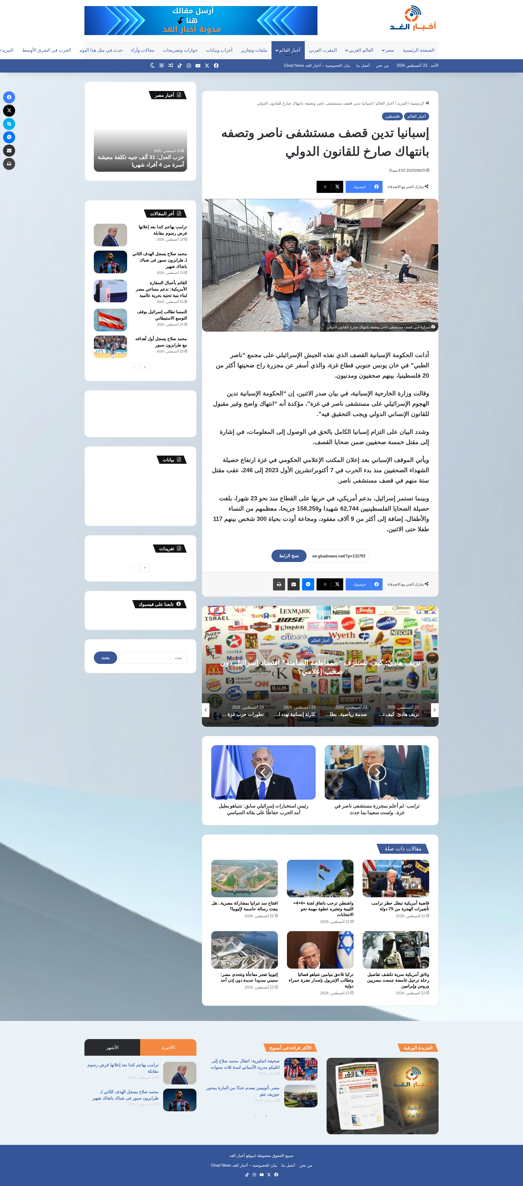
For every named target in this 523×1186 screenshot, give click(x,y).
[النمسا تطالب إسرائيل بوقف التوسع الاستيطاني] (110, 320)
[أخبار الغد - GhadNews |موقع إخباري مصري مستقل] (413, 17)
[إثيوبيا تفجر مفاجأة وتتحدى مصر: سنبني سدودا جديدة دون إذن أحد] (244, 950)
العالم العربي (361, 50)
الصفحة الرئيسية (418, 50)
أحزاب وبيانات (219, 50)
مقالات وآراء (142, 50)
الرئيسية (418, 103)
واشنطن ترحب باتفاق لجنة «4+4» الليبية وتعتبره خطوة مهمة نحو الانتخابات (323, 909)
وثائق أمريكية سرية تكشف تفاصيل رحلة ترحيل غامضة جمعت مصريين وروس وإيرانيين (398, 980)
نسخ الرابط (289, 555)
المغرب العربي (323, 50)
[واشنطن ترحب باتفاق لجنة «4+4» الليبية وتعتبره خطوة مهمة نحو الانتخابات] (320, 878)
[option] (320, 666)
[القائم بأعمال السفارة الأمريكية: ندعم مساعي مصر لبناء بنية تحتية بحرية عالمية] (110, 291)
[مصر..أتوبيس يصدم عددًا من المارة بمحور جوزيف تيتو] (300, 1096)
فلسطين (392, 116)
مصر (389, 50)
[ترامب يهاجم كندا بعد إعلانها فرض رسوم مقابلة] (110, 235)
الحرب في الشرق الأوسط (46, 50)
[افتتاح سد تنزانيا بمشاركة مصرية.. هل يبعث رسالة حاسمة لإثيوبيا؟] (244, 878)
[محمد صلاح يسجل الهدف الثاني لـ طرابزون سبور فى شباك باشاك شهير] (110, 262)
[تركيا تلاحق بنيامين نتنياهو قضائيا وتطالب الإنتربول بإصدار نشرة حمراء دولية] (320, 950)
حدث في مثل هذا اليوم (101, 50)
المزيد (402, 103)
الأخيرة (168, 1047)
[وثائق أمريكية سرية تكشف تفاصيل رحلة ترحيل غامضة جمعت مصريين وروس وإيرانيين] (396, 950)
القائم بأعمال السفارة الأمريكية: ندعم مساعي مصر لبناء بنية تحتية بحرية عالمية (161, 289)
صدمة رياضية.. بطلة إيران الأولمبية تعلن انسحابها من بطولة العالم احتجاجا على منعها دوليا (320, 666)
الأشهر (112, 1047)
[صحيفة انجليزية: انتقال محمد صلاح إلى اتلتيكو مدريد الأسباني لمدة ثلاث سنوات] (300, 1069)
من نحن (382, 65)
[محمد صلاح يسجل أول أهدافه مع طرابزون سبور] (110, 347)
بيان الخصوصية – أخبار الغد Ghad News (317, 65)
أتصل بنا (363, 65)
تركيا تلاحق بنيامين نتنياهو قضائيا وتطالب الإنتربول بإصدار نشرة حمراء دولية (321, 980)
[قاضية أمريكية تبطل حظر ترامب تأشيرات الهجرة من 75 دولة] (396, 878)
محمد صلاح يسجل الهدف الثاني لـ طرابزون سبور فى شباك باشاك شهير (159, 260)
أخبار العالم (289, 50)
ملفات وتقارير (254, 50)
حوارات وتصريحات (180, 50)
